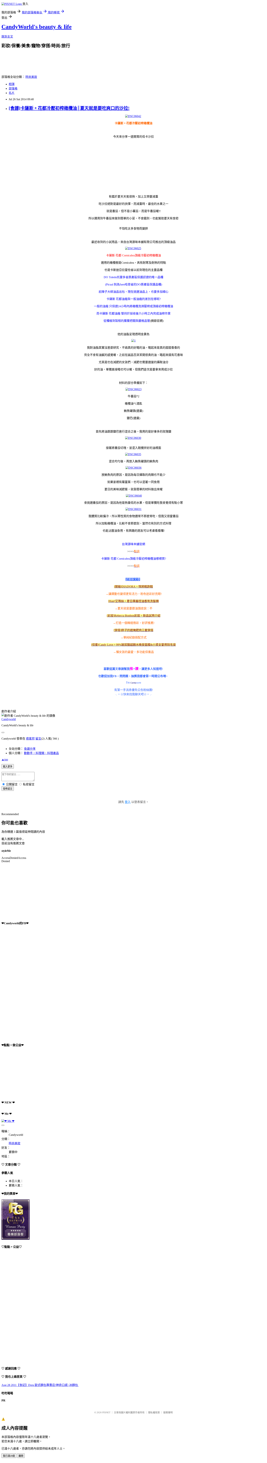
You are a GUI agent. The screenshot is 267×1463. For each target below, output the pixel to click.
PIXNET (106, 1412)
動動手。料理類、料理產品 (41, 753)
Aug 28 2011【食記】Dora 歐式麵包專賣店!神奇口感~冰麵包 (40, 1385)
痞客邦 (30, 738)
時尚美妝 (31, 76)
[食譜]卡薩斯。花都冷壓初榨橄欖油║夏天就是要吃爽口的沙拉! (69, 108)
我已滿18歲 (9, 1455)
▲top (4, 759)
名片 (12, 92)
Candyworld (8, 719)
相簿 (12, 84)
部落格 (13, 88)
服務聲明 (168, 1412)
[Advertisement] (67, 56)
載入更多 (7, 766)
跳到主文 (7, 36)
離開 (21, 1455)
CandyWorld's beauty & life (36, 26)
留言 (38, 738)
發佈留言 (7, 788)
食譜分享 (30, 748)
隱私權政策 (154, 1412)
